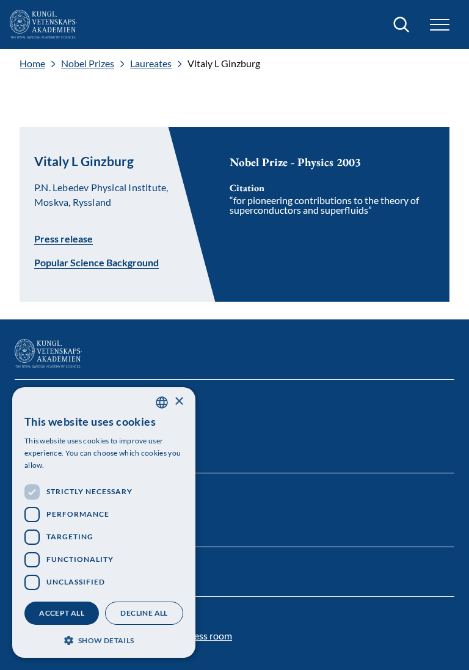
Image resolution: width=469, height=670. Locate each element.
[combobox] (162, 402)
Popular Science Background (96, 263)
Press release (63, 238)
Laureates (151, 63)
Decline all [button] (143, 612)
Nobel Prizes (87, 63)
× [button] (178, 401)
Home (32, 63)
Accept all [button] (61, 612)
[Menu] (439, 25)
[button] (103, 639)
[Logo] (43, 24)
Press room (208, 635)
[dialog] (103, 522)
